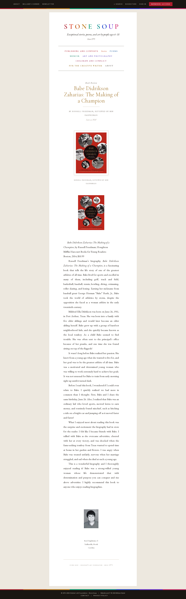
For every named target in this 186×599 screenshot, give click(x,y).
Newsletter (48, 4)
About (17, 4)
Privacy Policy (100, 595)
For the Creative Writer (85, 66)
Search (119, 4)
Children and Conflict (91, 61)
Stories (104, 51)
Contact (85, 595)
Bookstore (131, 4)
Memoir (75, 56)
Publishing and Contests (81, 51)
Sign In (142, 4)
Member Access (160, 4)
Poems (114, 51)
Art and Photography (97, 56)
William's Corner (31, 4)
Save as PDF (91, 119)
